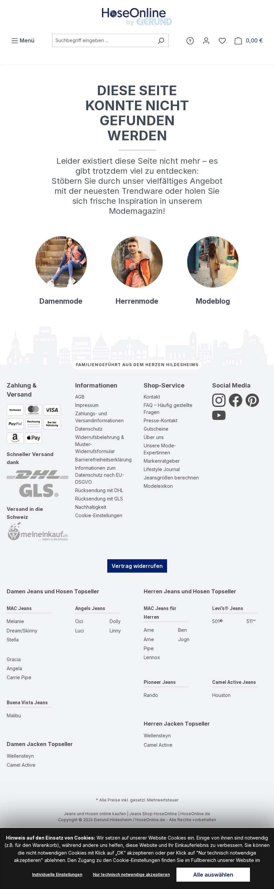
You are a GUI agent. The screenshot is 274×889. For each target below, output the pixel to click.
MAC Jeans (19, 608)
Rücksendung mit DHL (99, 490)
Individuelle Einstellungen (57, 874)
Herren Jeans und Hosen (177, 591)
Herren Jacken (163, 723)
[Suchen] (161, 40)
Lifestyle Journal (162, 469)
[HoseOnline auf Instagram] (219, 404)
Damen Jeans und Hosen (40, 591)
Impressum (87, 405)
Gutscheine (156, 429)
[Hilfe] (190, 40)
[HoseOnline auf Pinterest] (252, 404)
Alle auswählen (213, 874)
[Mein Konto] (206, 40)
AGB (80, 397)
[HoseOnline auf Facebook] (235, 404)
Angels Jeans (90, 608)
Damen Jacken (26, 744)
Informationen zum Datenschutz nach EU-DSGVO (99, 475)
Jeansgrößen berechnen (171, 477)
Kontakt (152, 397)
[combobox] (102, 40)
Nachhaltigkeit (90, 507)
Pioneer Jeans (160, 682)
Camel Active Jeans (234, 682)
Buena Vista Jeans (27, 702)
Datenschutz (89, 429)
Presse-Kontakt (160, 420)
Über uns (154, 437)
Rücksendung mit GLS (99, 498)
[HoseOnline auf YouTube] (219, 419)
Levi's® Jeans (227, 608)
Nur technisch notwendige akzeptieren (131, 874)
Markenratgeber (162, 461)
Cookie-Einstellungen (98, 515)
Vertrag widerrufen (137, 566)
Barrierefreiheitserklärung (103, 459)
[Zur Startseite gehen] (137, 17)
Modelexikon (158, 486)
